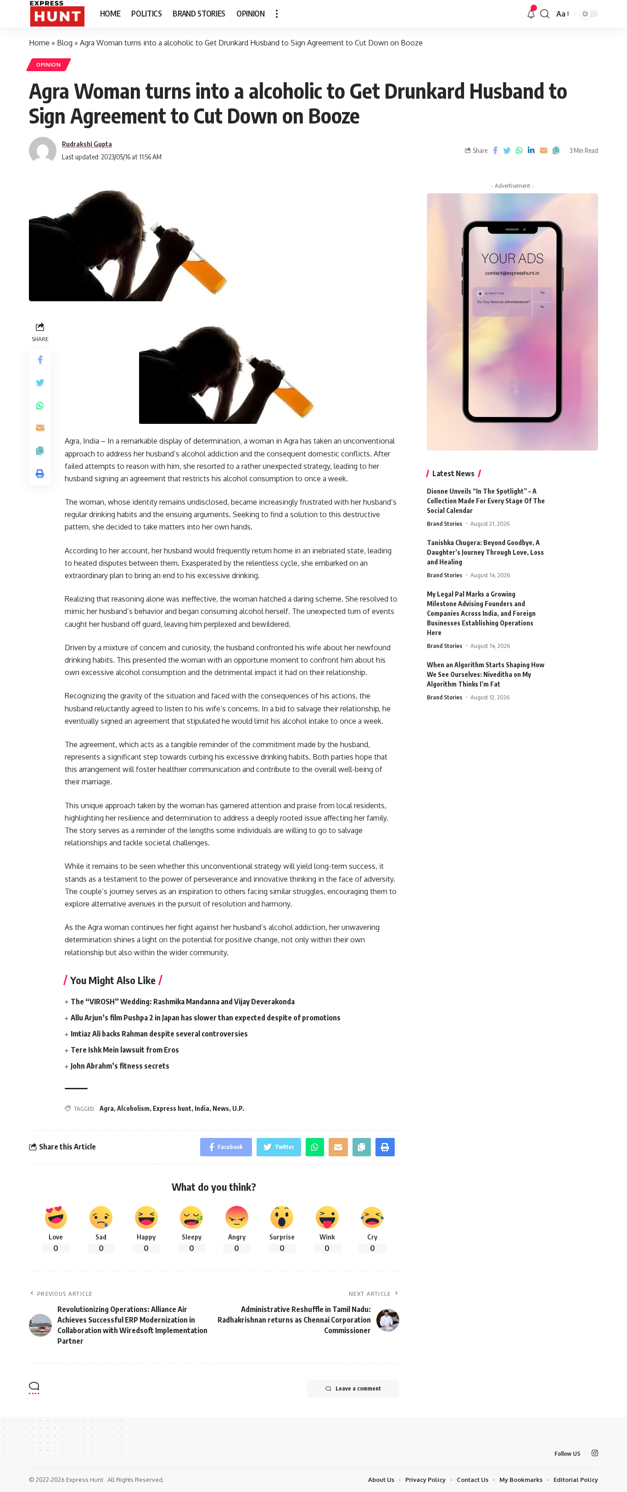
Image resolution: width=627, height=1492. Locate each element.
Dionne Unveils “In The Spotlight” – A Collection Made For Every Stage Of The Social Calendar (486, 500)
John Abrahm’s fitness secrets (120, 1065)
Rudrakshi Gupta (87, 144)
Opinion (48, 64)
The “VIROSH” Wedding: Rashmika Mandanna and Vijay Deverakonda (183, 1001)
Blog (65, 42)
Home (39, 42)
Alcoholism (133, 1108)
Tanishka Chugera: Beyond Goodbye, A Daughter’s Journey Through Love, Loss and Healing (485, 552)
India (202, 1108)
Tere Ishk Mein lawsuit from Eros (125, 1049)
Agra (107, 1108)
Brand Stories (444, 523)
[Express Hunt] (57, 14)
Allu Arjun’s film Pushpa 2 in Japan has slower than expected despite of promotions (206, 1017)
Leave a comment (358, 1388)
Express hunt (172, 1108)
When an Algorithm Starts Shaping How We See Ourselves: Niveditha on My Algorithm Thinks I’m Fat (485, 674)
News (221, 1108)
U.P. (238, 1108)
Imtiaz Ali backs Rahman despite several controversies (159, 1033)
